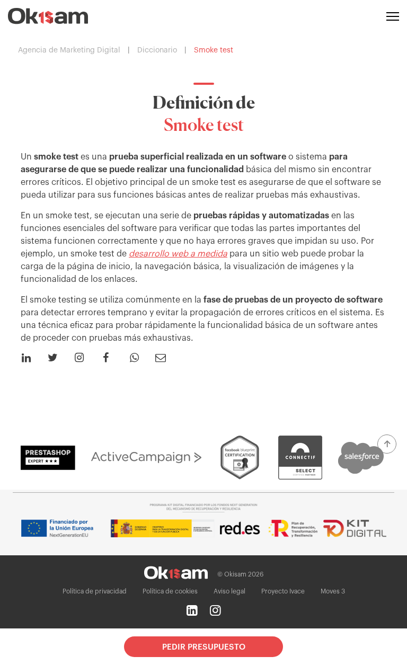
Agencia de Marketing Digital (69, 50)
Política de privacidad (95, 591)
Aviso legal (229, 591)
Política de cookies (170, 591)
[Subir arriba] (386, 444)
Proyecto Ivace (283, 591)
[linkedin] (191, 610)
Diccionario (157, 50)
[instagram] (215, 610)
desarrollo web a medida (178, 254)
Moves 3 (333, 591)
